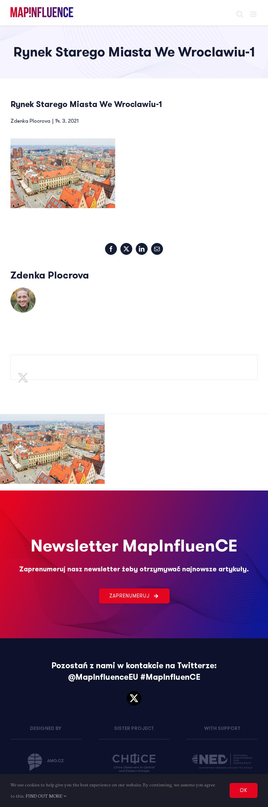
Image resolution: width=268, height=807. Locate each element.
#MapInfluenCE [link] (170, 677)
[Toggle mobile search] (239, 14)
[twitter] (134, 698)
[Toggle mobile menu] (254, 14)
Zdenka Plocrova (30, 121)
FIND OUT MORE (44, 796)
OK (243, 790)
